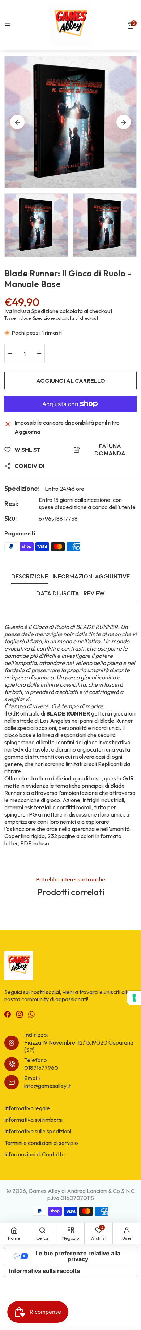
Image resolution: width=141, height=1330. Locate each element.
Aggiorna (27, 431)
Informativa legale (27, 1108)
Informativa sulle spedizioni (37, 1131)
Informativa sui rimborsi (33, 1119)
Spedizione (45, 311)
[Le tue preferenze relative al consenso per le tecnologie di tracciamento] (134, 998)
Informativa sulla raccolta (44, 1270)
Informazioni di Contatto (34, 1154)
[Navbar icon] (7, 25)
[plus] (39, 353)
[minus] (10, 353)
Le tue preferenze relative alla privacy (77, 1256)
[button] (132, 25)
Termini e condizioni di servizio (41, 1142)
